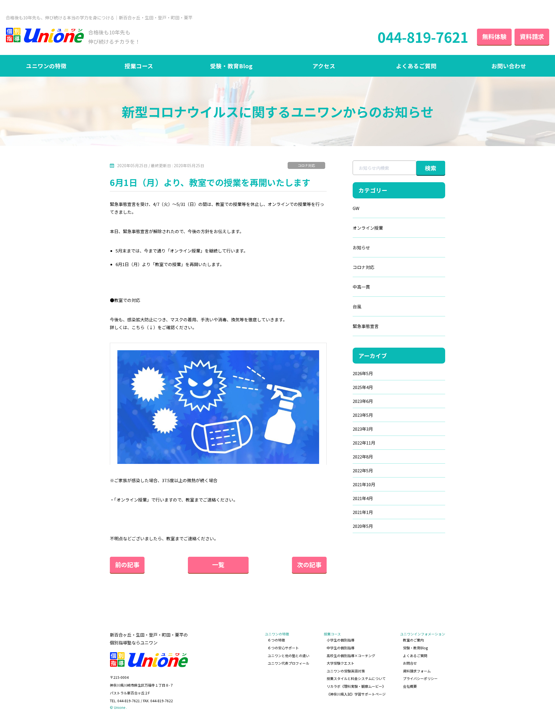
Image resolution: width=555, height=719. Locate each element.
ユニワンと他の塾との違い (288, 655)
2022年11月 (364, 443)
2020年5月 (363, 526)
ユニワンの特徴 (46, 66)
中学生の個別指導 (340, 647)
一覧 (218, 564)
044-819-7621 (423, 37)
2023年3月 (363, 429)
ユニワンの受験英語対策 (346, 670)
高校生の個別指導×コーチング (351, 655)
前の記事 (127, 564)
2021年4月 (363, 498)
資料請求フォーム (417, 670)
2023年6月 (363, 401)
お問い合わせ (508, 66)
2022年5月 (363, 470)
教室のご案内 (413, 639)
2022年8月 (363, 456)
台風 (357, 306)
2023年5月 (363, 415)
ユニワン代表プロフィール (288, 663)
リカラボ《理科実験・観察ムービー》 (356, 686)
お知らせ (361, 247)
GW (356, 208)
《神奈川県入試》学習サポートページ (356, 694)
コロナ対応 (306, 165)
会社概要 (410, 686)
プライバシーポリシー (420, 678)
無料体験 (494, 36)
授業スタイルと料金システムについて (356, 678)
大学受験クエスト (340, 663)
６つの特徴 (276, 639)
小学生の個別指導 (340, 639)
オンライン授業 (368, 228)
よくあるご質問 (416, 66)
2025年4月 (363, 387)
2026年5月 (363, 373)
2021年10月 (364, 484)
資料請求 (532, 36)
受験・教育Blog (231, 66)
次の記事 (309, 564)
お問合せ (410, 663)
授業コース (139, 66)
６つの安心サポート (283, 647)
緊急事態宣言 (366, 326)
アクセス (323, 66)
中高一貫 (361, 287)
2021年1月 (363, 512)
